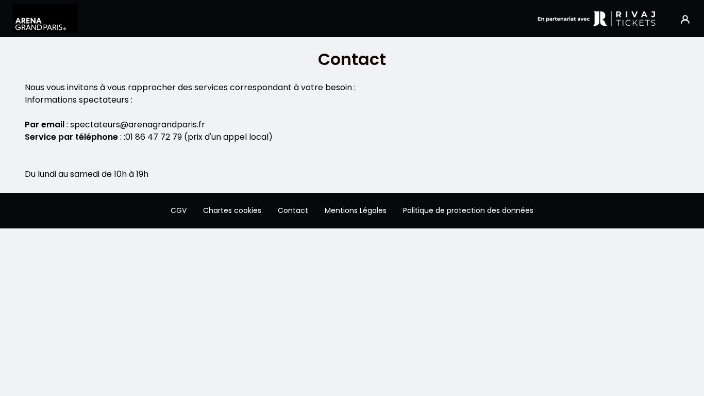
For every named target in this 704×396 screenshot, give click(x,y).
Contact (293, 210)
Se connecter (685, 18)
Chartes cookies (232, 210)
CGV (179, 210)
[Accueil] (45, 18)
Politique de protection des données (468, 210)
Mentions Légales (356, 210)
